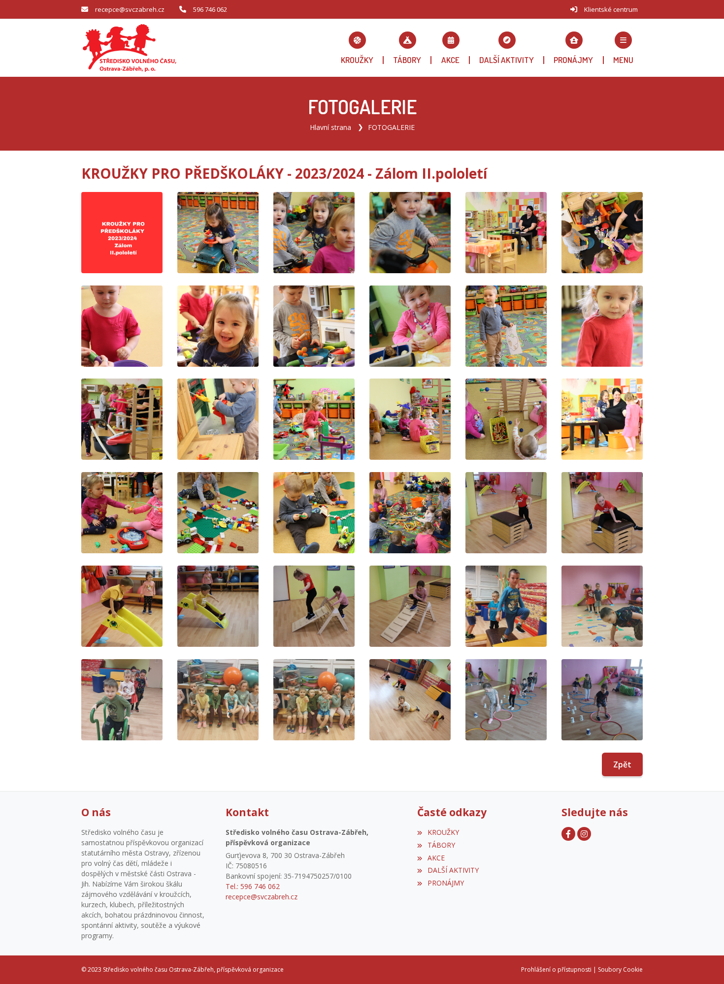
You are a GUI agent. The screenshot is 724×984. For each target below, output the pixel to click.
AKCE (436, 857)
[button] (623, 47)
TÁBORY (441, 845)
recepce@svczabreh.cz (130, 9)
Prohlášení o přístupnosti (556, 969)
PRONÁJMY (445, 883)
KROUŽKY (443, 832)
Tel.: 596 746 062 (253, 886)
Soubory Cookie (620, 969)
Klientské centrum (611, 9)
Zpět (622, 764)
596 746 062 (210, 9)
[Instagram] (584, 834)
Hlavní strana (330, 127)
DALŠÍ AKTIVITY (453, 870)
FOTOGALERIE (391, 127)
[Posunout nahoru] (702, 962)
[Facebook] (568, 834)
